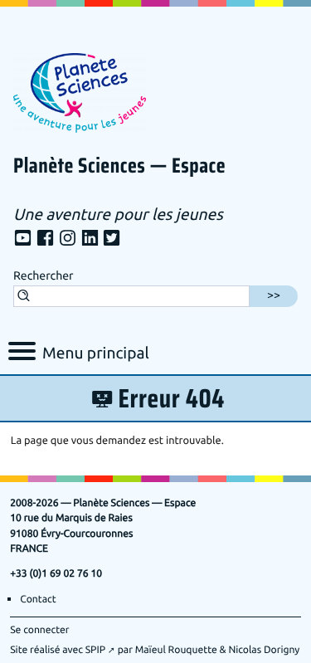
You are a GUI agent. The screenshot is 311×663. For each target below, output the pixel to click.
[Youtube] (22, 239)
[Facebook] (45, 239)
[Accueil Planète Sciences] (79, 91)
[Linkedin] (90, 239)
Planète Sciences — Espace (119, 167)
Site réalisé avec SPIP (57, 649)
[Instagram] (67, 239)
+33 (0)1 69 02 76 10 (56, 573)
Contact (38, 599)
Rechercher (43, 276)
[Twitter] (111, 239)
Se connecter (39, 629)
